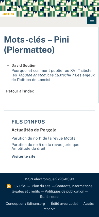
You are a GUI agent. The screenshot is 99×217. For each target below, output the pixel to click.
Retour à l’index (20, 91)
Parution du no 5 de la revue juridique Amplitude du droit (45, 146)
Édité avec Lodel (64, 203)
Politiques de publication (64, 191)
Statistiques (49, 197)
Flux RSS (18, 186)
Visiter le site (23, 156)
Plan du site (41, 186)
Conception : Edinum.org (25, 203)
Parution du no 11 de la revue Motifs (43, 138)
